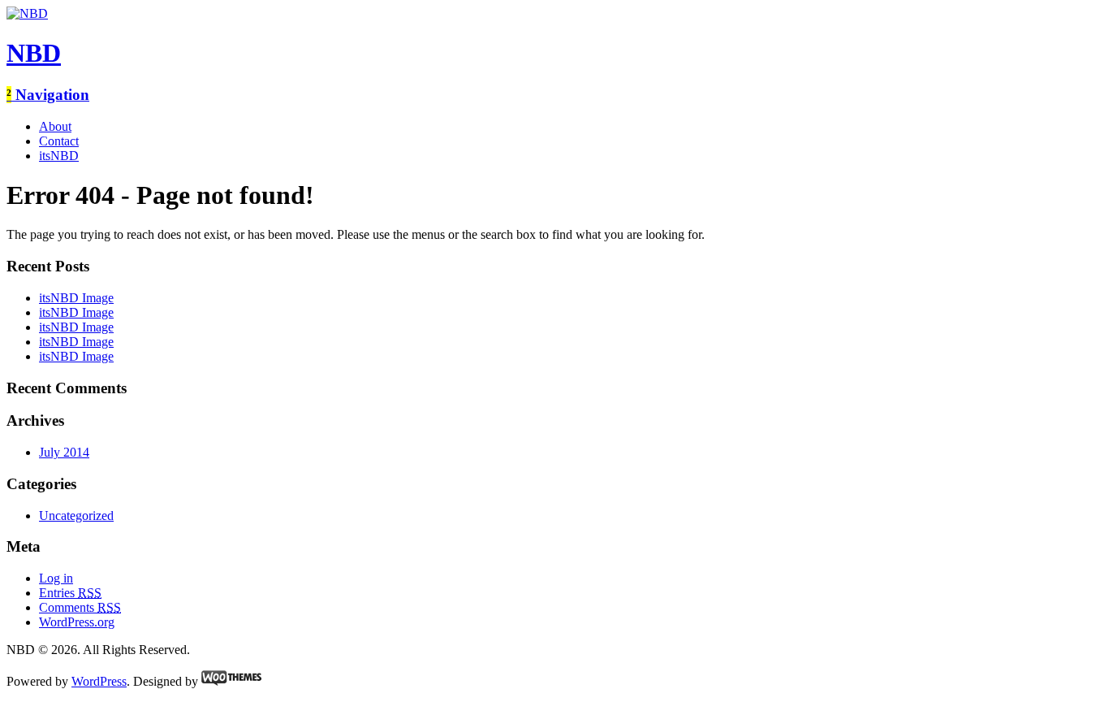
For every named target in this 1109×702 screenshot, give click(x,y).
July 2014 (64, 452)
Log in (56, 578)
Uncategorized (76, 515)
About (55, 126)
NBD (33, 52)
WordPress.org (76, 622)
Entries (70, 593)
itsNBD (59, 155)
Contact (59, 141)
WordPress (99, 681)
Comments (80, 607)
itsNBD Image (76, 298)
